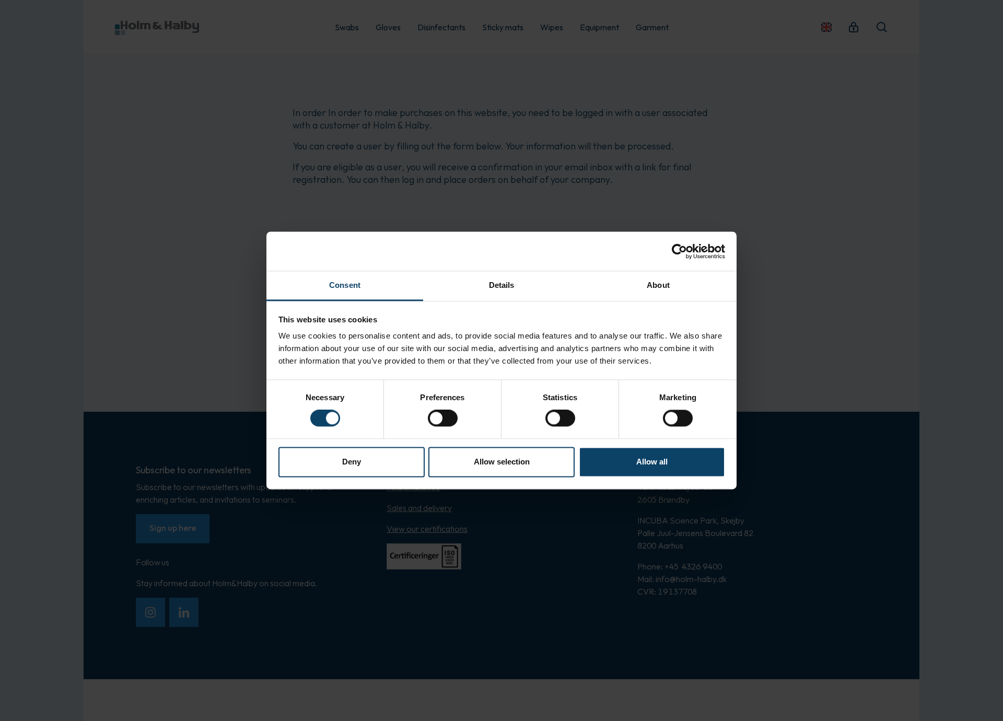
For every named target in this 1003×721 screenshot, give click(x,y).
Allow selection (502, 461)
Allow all (652, 461)
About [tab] (658, 285)
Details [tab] (502, 285)
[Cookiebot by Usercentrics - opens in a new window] (679, 251)
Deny (351, 461)
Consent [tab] (344, 285)
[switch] (443, 418)
